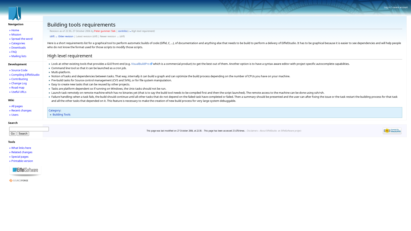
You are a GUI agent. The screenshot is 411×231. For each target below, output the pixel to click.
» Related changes (20, 152)
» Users (13, 115)
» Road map (16, 87)
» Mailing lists (17, 56)
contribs (122, 31)
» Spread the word (21, 39)
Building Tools (61, 114)
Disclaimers (252, 130)
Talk (113, 31)
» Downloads (17, 47)
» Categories (17, 43)
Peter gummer (102, 31)
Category (54, 110)
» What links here (20, 148)
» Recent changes (20, 110)
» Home (14, 30)
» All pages (16, 106)
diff (52, 36)
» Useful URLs (17, 92)
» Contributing (18, 79)
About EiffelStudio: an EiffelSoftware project (280, 130)
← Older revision (64, 36)
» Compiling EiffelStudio (24, 75)
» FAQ (13, 52)
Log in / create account (396, 7)
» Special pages (18, 156)
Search (13, 123)
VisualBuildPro (140, 64)
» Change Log (18, 83)
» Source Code (18, 70)
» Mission (15, 34)
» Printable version (21, 161)
